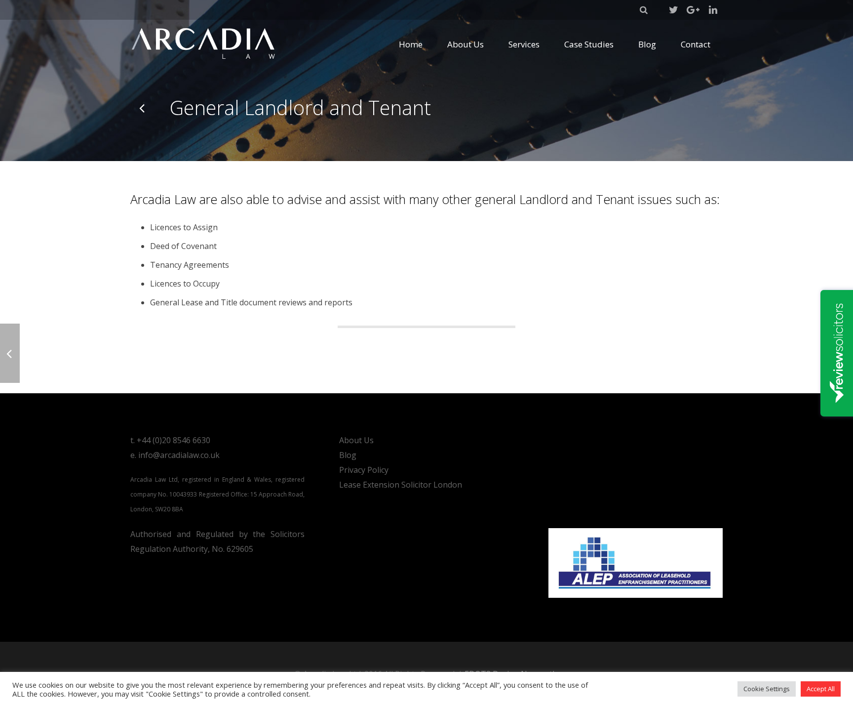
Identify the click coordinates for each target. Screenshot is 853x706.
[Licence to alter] (142, 107)
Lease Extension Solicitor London (400, 484)
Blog (347, 455)
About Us (356, 440)
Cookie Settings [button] (766, 688)
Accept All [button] (821, 688)
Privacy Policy (363, 469)
